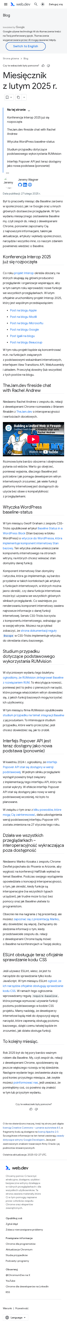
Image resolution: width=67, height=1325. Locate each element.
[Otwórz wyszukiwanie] (36, 4)
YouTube (10, 1280)
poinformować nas (26, 1082)
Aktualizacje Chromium (19, 1249)
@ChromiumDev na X (18, 1275)
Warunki (7, 1308)
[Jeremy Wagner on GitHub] (20, 186)
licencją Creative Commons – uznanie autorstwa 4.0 (31, 1127)
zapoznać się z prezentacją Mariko (36, 919)
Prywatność (22, 1308)
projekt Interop (24, 273)
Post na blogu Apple (23, 310)
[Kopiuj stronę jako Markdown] (18, 97)
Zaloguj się (56, 4)
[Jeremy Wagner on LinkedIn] (25, 186)
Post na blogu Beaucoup (26, 342)
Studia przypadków (17, 1255)
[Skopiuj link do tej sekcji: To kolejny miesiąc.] (41, 1042)
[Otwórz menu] (5, 4)
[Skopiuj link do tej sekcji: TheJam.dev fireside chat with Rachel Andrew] (44, 391)
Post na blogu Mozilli (23, 317)
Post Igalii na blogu (22, 336)
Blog (6, 15)
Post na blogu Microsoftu (26, 323)
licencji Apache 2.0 (48, 1131)
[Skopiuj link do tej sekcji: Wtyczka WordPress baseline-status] (35, 512)
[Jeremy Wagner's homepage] (30, 186)
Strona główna (11, 58)
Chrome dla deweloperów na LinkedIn (27, 1286)
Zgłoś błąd (12, 1224)
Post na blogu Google (24, 329)
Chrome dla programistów (21, 1243)
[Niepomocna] (48, 65)
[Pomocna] (43, 65)
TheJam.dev (24, 412)
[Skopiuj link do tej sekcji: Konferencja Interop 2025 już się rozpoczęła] (40, 262)
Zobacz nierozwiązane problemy (24, 1229)
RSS (8, 1292)
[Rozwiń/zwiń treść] (29, 111)
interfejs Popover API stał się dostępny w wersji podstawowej (30, 767)
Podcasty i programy (17, 1260)
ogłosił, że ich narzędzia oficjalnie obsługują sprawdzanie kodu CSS (33, 986)
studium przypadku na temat (33, 715)
